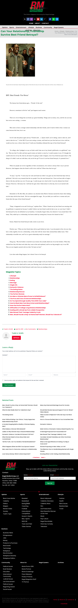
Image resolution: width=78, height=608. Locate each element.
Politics (5, 503)
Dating (12, 280)
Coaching (25, 506)
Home (55, 600)
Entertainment (21, 27)
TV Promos (25, 582)
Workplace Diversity (9, 556)
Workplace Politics (9, 558)
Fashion (61, 498)
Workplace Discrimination (8, 552)
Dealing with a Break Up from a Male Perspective (27, 310)
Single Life (13, 285)
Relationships (70, 31)
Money (5, 540)
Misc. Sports (26, 519)
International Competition (26, 512)
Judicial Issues (8, 579)
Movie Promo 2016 (28, 566)
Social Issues (7, 589)
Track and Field (27, 524)
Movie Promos (26, 569)
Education (6, 572)
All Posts (16, 338)
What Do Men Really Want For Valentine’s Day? (16, 410)
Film (42, 506)
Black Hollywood (46, 498)
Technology (7, 548)
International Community (7, 575)
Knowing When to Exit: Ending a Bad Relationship (55, 454)
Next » (43, 457)
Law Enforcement (9, 581)
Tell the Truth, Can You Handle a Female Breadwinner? (18, 442)
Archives (29, 30)
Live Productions (46, 509)
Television (44, 526)
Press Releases (27, 574)
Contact (5, 472)
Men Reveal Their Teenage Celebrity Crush (25, 312)
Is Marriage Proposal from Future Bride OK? (53, 432)
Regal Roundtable (46, 521)
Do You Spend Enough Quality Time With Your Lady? (28, 301)
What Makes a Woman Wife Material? (13, 429)
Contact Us (70, 600)
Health (61, 501)
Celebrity (6, 501)
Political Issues (8, 566)
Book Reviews (7, 569)
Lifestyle (31, 27)
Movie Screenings (28, 572)
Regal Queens (59, 27)
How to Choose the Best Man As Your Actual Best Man (56, 419)
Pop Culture (44, 519)
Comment (5, 355)
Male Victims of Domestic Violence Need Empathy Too (57, 429)
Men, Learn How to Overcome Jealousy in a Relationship (19, 449)
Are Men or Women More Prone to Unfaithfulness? (28, 296)
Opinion (5, 27)
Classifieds (64, 604)
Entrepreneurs (7, 535)
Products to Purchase (10, 543)
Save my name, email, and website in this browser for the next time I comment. (24, 380)
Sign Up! (49, 483)
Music (42, 516)
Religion (5, 506)
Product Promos (27, 577)
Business (39, 27)
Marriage (13, 283)
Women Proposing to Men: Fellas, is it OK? (53, 446)
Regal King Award (9, 587)
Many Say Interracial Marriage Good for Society (54, 405)
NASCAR (24, 521)
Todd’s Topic (7, 514)
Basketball (25, 501)
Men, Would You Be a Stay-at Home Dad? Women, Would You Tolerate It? (36, 315)
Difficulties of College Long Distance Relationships (28, 308)
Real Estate (7, 546)
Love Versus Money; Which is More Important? (16, 454)
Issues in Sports (27, 516)
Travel (61, 509)
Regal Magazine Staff (29, 579)
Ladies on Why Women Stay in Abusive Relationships (18, 432)
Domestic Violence (16, 287)
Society (5, 511)
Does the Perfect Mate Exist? (20, 305)
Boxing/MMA (26, 503)
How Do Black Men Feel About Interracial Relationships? (29, 303)
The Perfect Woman (17, 294)
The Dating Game (16, 289)
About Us (36, 30)
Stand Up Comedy (47, 524)
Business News (8, 533)
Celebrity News (45, 503)
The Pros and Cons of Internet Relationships (25, 299)
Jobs (4, 538)
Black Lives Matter (9, 498)
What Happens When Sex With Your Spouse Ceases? (18, 446)
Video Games (26, 526)
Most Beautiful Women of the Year (48, 512)
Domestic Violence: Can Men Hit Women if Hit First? (18, 434)
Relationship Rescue (17, 292)
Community (48, 27)
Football (24, 509)
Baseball (24, 498)
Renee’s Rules (7, 509)
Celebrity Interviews (47, 501)
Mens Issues (63, 503)
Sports (11, 27)
